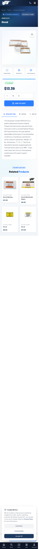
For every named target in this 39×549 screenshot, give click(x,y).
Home (3, 10)
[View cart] (35, 3)
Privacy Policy (28, 519)
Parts (9, 10)
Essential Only (19, 531)
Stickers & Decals (19, 10)
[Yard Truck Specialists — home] (6, 3)
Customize (19, 526)
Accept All (18, 536)
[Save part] (32, 34)
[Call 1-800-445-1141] (30, 3)
